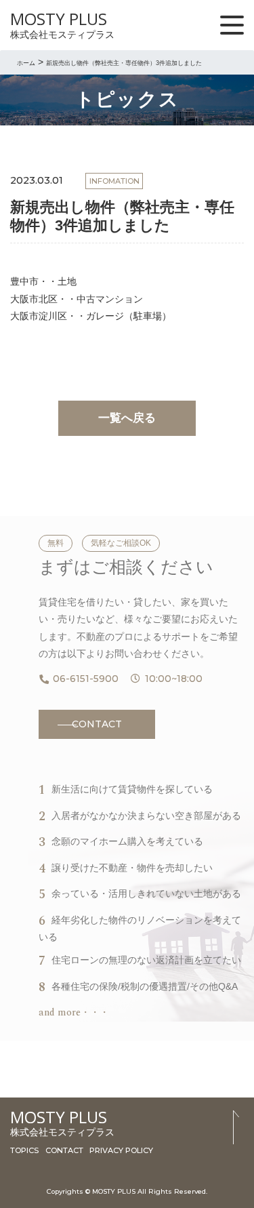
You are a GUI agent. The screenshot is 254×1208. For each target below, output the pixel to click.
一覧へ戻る (127, 417)
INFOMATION (114, 181)
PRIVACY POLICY (121, 1150)
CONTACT (97, 724)
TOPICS (24, 1150)
